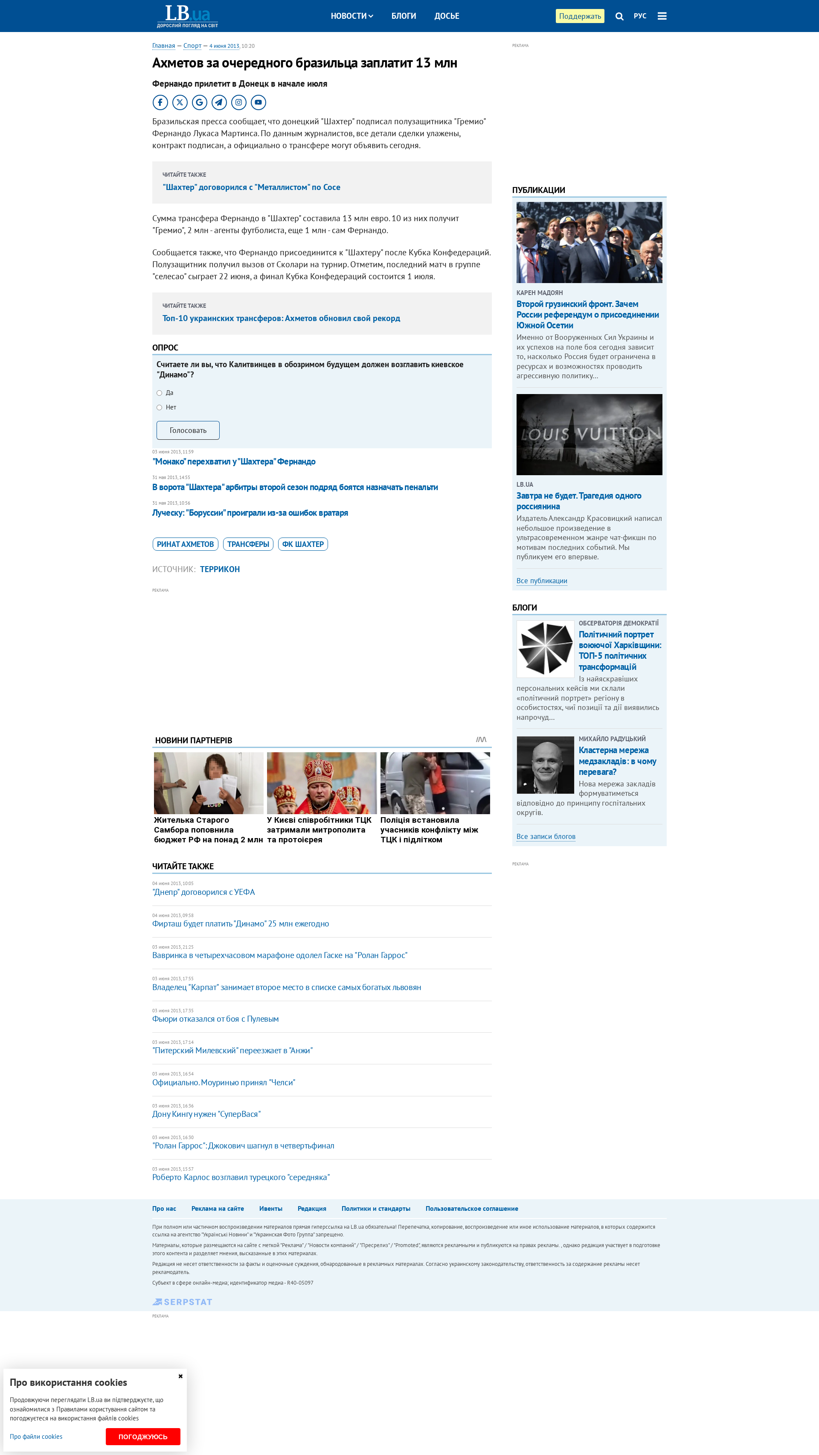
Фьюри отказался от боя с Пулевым (215, 1018)
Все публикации (542, 580)
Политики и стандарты (376, 1208)
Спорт (192, 45)
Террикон (220, 569)
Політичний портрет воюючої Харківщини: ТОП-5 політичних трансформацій (620, 650)
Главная (163, 45)
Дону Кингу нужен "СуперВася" (206, 1113)
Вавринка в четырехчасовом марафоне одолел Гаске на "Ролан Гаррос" (280, 955)
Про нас (164, 1208)
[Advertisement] (322, 655)
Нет (171, 407)
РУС (640, 15)
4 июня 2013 (224, 46)
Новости (349, 16)
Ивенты (270, 1208)
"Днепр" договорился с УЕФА (203, 891)
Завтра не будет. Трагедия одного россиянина (579, 501)
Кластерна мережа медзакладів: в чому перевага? (617, 760)
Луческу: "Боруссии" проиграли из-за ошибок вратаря (250, 512)
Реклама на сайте (218, 1208)
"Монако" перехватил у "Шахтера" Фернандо (234, 461)
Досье (447, 16)
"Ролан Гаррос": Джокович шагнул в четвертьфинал (243, 1145)
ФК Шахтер (303, 544)
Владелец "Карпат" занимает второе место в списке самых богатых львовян (286, 987)
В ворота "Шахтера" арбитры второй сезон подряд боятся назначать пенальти (295, 487)
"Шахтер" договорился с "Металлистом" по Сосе (251, 187)
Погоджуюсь (143, 1436)
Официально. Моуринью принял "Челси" (224, 1082)
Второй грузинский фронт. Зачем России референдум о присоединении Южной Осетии (588, 314)
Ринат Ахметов (185, 544)
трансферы (248, 544)
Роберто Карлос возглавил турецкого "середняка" (241, 1177)
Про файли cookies (36, 1436)
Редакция (312, 1208)
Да (169, 393)
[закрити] (180, 1376)
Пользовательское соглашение (472, 1208)
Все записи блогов (546, 836)
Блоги (404, 16)
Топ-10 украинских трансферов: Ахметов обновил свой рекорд (281, 318)
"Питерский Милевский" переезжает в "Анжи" (232, 1050)
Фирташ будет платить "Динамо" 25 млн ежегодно (240, 923)
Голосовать (188, 430)
